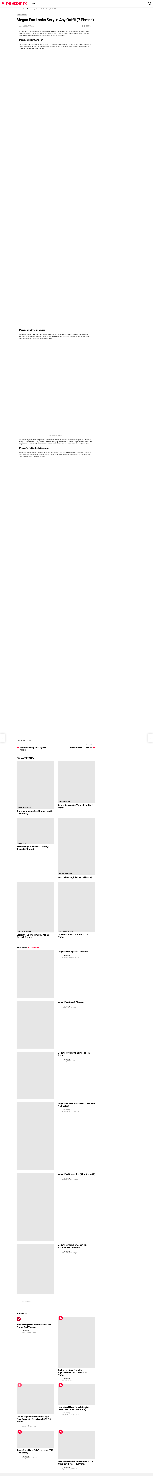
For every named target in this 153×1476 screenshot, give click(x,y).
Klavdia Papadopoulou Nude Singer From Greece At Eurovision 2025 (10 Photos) (34, 1419)
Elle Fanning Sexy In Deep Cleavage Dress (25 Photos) (33, 847)
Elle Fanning (22, 843)
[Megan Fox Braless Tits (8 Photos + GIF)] (35, 1207)
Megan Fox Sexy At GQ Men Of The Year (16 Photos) (76, 1104)
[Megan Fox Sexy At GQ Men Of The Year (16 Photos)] (35, 1136)
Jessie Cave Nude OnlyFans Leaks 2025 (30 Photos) (35, 1451)
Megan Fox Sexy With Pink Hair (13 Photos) (74, 1054)
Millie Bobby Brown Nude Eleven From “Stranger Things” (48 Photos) (75, 1462)
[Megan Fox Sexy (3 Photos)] (35, 1025)
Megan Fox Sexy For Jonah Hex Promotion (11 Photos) (72, 1246)
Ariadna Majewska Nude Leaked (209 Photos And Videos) (34, 1325)
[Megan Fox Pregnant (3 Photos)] (35, 974)
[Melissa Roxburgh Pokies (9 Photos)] (76, 846)
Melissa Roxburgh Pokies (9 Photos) (75, 877)
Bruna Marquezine (24, 807)
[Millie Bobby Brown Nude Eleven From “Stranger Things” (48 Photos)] (76, 1445)
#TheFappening (14, 3)
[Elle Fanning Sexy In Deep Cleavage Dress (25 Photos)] (35, 831)
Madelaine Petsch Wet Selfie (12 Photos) (73, 935)
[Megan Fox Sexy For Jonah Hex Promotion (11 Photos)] (35, 1269)
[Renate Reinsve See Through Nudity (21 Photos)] (76, 782)
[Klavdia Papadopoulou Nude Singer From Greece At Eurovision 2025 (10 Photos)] (35, 1399)
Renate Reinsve (64, 802)
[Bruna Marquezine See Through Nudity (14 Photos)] (35, 785)
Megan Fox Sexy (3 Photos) (71, 1002)
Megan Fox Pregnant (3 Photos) (73, 951)
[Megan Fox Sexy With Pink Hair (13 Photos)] (35, 1075)
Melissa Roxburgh (65, 874)
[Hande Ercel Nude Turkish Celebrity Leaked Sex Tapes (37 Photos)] (76, 1394)
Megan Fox (33, 947)
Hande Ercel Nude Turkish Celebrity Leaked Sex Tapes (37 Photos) (74, 1408)
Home (32, 3)
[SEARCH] (149, 3)
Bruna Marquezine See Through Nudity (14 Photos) (35, 812)
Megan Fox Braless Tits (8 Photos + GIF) (76, 1174)
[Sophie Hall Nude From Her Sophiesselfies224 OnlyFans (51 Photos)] (76, 1342)
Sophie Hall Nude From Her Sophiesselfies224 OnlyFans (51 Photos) (73, 1372)
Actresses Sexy (24, 740)
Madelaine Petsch (66, 931)
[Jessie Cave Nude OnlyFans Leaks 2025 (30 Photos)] (35, 1439)
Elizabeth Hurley (24, 931)
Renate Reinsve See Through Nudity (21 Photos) (76, 806)
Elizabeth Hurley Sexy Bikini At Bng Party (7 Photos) (33, 936)
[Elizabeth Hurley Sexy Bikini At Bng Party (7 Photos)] (35, 907)
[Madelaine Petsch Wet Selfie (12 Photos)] (76, 907)
